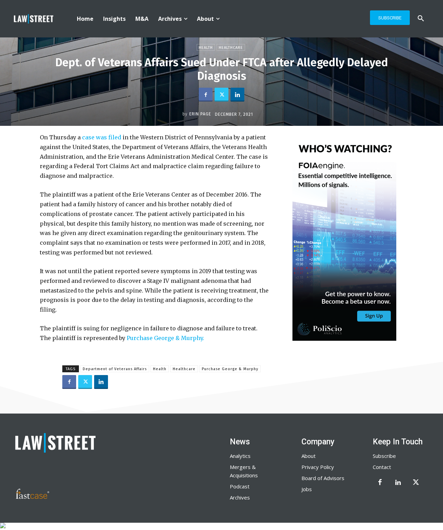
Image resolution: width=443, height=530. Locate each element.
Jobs (306, 489)
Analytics (240, 455)
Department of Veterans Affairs (115, 369)
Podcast (240, 486)
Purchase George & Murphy (230, 369)
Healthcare (231, 47)
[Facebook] (206, 95)
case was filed (101, 137)
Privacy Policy (317, 466)
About (308, 455)
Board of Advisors (322, 478)
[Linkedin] (237, 95)
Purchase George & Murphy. (166, 337)
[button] (421, 18)
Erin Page (200, 114)
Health (206, 47)
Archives (240, 497)
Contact (382, 466)
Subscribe (384, 455)
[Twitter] (221, 95)
